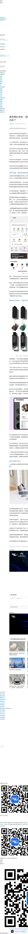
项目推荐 (2, 87)
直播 (1, 99)
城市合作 (2, 694)
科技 (1, 96)
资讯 (1, 80)
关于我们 (2, 703)
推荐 (1, 81)
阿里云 (6, 822)
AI (0, 85)
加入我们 (2, 706)
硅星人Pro (11, 123)
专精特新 (2, 98)
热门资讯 (2, 712)
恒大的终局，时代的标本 (15, 669)
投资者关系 (3, 699)
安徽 (1, 89)
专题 (1, 103)
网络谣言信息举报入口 (6, 708)
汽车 (1, 94)
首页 (1, 76)
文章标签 (2, 715)
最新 (1, 90)
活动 (1, 105)
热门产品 (2, 714)
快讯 (1, 78)
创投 (1, 92)
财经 (1, 83)
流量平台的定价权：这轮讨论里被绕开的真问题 (16, 653)
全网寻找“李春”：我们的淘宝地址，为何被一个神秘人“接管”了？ (16, 686)
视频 (1, 101)
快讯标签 (2, 717)
